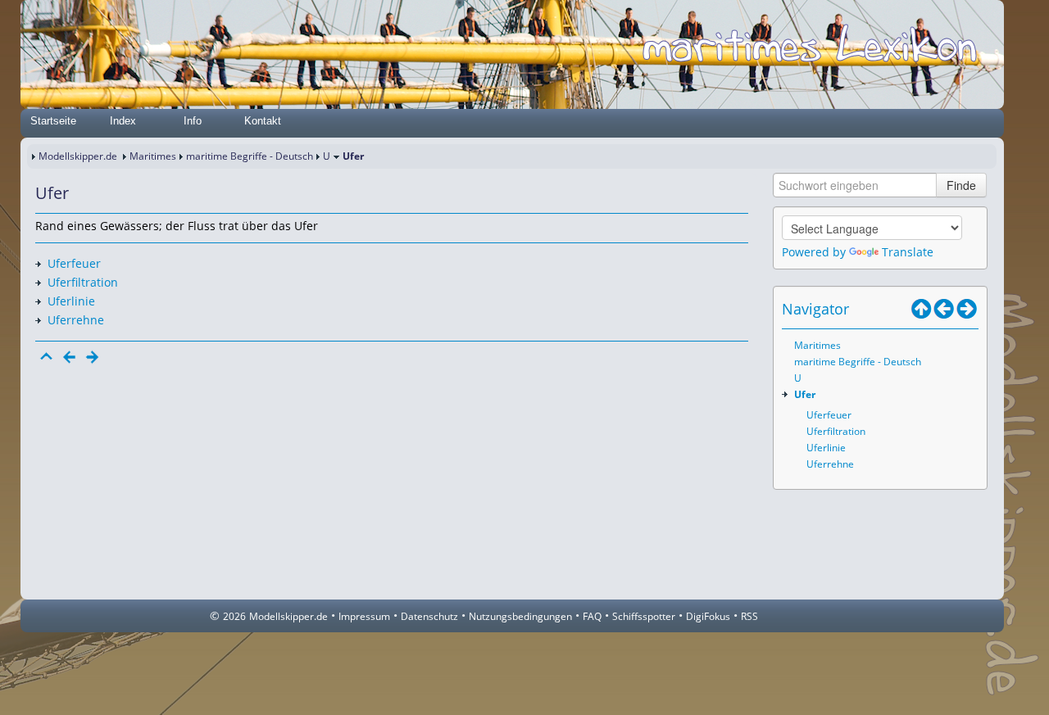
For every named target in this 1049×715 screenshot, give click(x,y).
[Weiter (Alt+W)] (967, 308)
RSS (749, 616)
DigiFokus (708, 616)
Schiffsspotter (643, 616)
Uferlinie (71, 301)
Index (123, 121)
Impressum (364, 616)
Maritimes (152, 156)
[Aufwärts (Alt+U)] (921, 308)
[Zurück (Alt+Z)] (944, 308)
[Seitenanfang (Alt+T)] (46, 357)
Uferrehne (76, 320)
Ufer (804, 394)
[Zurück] (69, 357)
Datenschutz (429, 616)
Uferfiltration (83, 282)
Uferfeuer (74, 263)
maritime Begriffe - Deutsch (249, 156)
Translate (907, 252)
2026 (234, 616)
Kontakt (262, 121)
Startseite (53, 121)
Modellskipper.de (78, 156)
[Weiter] (92, 357)
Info (193, 121)
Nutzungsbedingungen (520, 616)
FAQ (592, 616)
